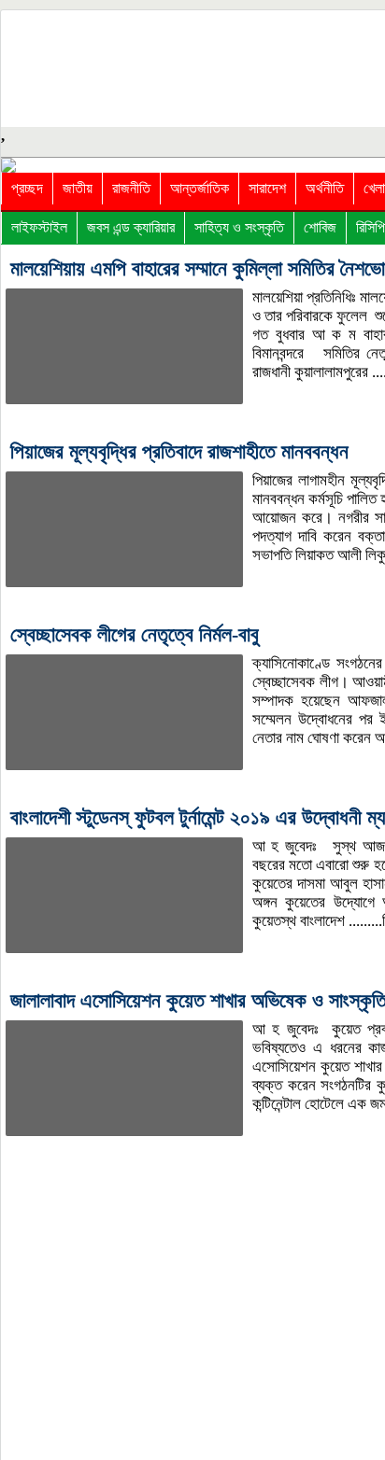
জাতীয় (78, 188)
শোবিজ (320, 227)
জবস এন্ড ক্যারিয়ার (131, 227)
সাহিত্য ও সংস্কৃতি (239, 227)
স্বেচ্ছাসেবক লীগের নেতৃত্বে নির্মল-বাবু (134, 634)
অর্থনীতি (325, 188)
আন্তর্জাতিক (199, 188)
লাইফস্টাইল (39, 227)
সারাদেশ (267, 188)
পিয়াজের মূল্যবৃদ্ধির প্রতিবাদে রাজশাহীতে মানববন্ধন (179, 451)
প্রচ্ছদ (27, 188)
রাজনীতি (131, 188)
